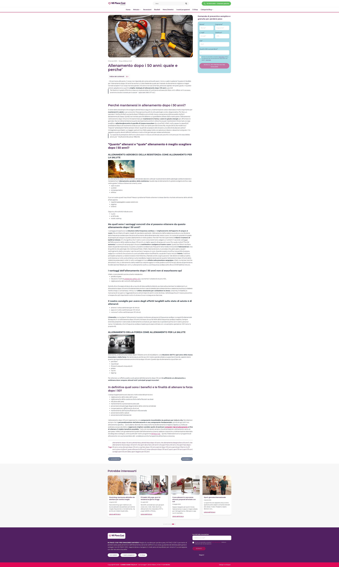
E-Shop (195, 9)
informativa (221, 56)
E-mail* (201, 33)
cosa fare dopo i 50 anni (147, 447)
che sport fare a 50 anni (167, 445)
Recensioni (147, 9)
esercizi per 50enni (178, 447)
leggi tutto (208, 60)
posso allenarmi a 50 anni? (137, 449)
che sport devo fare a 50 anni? (148, 445)
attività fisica (136, 443)
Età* (200, 41)
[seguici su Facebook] (207, 555)
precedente (115, 459)
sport (171, 449)
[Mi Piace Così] (116, 534)
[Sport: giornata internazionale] (185, 485)
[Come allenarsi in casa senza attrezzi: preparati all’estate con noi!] (153, 485)
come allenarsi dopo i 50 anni (128, 447)
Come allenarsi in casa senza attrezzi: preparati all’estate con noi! (152, 499)
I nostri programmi (183, 9)
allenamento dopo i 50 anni (122, 443)
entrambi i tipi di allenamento (176, 427)
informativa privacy (216, 542)
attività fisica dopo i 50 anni (150, 443)
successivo (186, 459)
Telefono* (218, 33)
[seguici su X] (216, 555)
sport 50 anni (178, 449)
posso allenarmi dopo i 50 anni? (158, 449)
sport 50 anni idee (124, 452)
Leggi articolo (114, 514)
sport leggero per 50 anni (140, 452)
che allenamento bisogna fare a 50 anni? (175, 443)
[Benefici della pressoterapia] (217, 485)
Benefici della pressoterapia (214, 497)
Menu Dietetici (168, 9)
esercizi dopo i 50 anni (163, 447)
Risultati (157, 9)
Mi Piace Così (155, 434)
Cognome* (219, 24)
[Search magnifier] (186, 3)
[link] (122, 498)
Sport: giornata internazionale (183, 497)
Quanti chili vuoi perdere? (208, 49)
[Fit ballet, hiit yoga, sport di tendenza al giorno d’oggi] (122, 485)
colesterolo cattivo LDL (132, 279)
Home (128, 9)
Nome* (201, 24)
